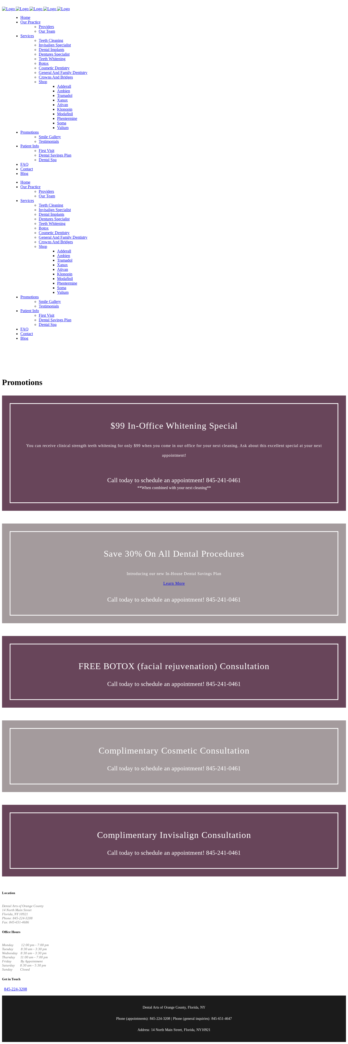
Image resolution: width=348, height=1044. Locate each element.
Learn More (174, 583)
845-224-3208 (15, 989)
